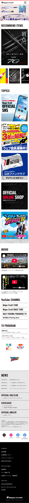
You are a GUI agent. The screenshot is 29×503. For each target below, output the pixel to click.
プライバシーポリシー (7, 458)
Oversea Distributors (6, 484)
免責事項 (3, 469)
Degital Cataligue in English (10, 407)
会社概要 (3, 451)
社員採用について (6, 455)
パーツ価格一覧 (5, 472)
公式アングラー (7, 415)
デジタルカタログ (8, 405)
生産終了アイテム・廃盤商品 (9, 475)
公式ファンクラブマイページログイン (13, 398)
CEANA (3, 490)
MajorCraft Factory (6, 461)
